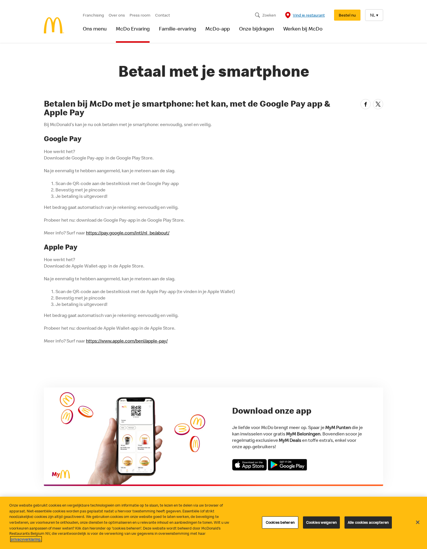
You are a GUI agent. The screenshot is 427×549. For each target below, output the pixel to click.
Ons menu (95, 29)
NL (374, 15)
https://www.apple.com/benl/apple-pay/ (127, 341)
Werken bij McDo (302, 29)
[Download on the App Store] (250, 469)
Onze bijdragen (256, 29)
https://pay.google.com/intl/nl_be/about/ (127, 233)
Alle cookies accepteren (368, 522)
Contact (162, 15)
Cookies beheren (280, 522)
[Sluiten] (417, 522)
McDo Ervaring (133, 29)
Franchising (93, 15)
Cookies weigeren (321, 522)
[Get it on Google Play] (287, 469)
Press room (140, 15)
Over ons (117, 15)
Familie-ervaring (177, 29)
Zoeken (269, 15)
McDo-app (217, 29)
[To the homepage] (54, 26)
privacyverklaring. (26, 539)
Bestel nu (347, 15)
